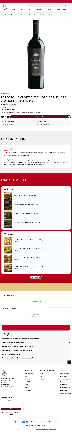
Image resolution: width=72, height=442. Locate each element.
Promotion (27, 379)
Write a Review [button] (65, 306)
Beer (26, 376)
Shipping (62, 382)
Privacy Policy (63, 376)
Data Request (63, 390)
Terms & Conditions (53, 421)
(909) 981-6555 (52, 429)
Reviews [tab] (4, 308)
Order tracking (63, 384)
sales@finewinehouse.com (42, 429)
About (41, 373)
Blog (41, 376)
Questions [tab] (13, 308)
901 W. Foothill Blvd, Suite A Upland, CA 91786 (8, 379)
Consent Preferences (65, 393)
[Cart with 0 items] (69, 5)
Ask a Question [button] (53, 306)
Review (41, 382)
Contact (42, 379)
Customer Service (64, 373)
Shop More (28, 390)
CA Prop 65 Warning (65, 379)
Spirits (26, 387)
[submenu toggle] (18, 9)
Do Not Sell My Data (65, 387)
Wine (26, 384)
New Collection (29, 373)
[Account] (65, 5)
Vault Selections (29, 382)
